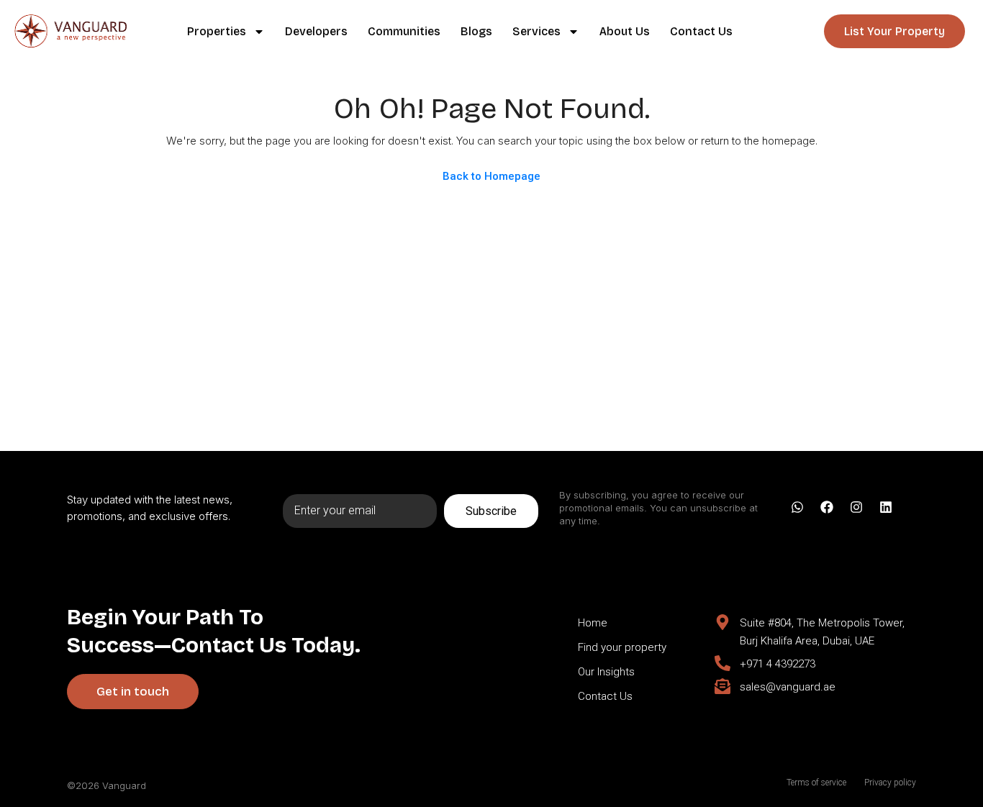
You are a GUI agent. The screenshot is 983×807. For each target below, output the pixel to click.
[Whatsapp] (797, 507)
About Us (624, 31)
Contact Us (701, 31)
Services (536, 31)
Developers (316, 31)
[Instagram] (856, 507)
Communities (404, 31)
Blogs (476, 31)
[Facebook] (827, 507)
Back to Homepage (491, 176)
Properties (216, 31)
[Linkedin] (886, 507)
